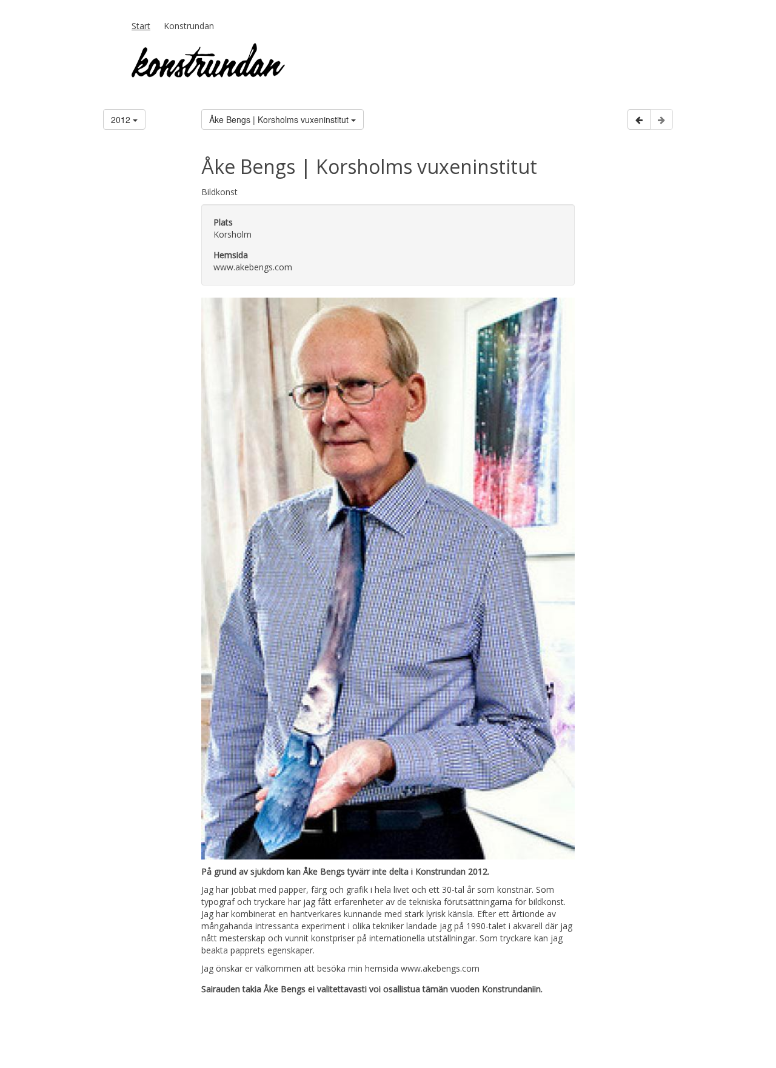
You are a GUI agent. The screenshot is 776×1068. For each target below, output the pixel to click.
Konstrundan (189, 26)
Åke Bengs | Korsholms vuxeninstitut (280, 119)
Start (141, 26)
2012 (122, 119)
